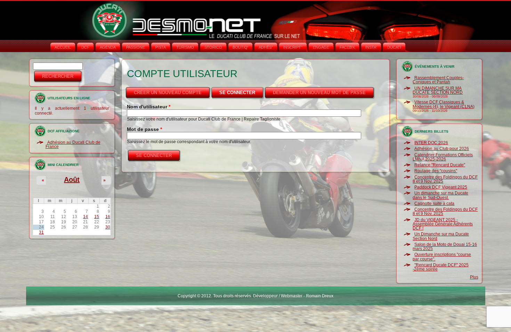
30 (107, 227)
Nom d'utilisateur (148, 106)
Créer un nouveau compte (168, 92)
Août (72, 179)
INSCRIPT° (292, 47)
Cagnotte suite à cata (434, 203)
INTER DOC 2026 (431, 142)
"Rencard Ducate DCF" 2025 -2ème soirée (441, 267)
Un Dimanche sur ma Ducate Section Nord (441, 236)
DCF (85, 47)
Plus (474, 277)
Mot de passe (144, 129)
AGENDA (108, 47)
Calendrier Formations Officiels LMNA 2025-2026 (443, 156)
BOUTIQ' (240, 47)
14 (85, 216)
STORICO (213, 47)
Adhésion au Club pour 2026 (441, 148)
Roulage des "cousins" (435, 170)
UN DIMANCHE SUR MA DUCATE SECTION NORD (438, 90)
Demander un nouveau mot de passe (319, 92)
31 (41, 232)
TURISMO (185, 47)
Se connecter (241, 92)
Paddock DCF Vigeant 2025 (440, 187)
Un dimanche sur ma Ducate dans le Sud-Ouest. (440, 195)
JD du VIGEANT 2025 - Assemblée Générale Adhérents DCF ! (443, 224)
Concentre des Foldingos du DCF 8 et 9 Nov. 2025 (445, 179)
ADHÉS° (266, 47)
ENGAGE (321, 47)
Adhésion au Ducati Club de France (73, 144)
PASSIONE (135, 47)
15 (96, 216)
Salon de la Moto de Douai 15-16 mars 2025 (445, 246)
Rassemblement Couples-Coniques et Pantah (438, 79)
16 (107, 216)
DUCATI (394, 47)
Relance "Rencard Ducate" (439, 165)
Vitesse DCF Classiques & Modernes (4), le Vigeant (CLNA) (443, 104)
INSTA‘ (371, 47)
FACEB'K (347, 47)
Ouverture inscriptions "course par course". (442, 256)
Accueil (63, 47)
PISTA (160, 47)
